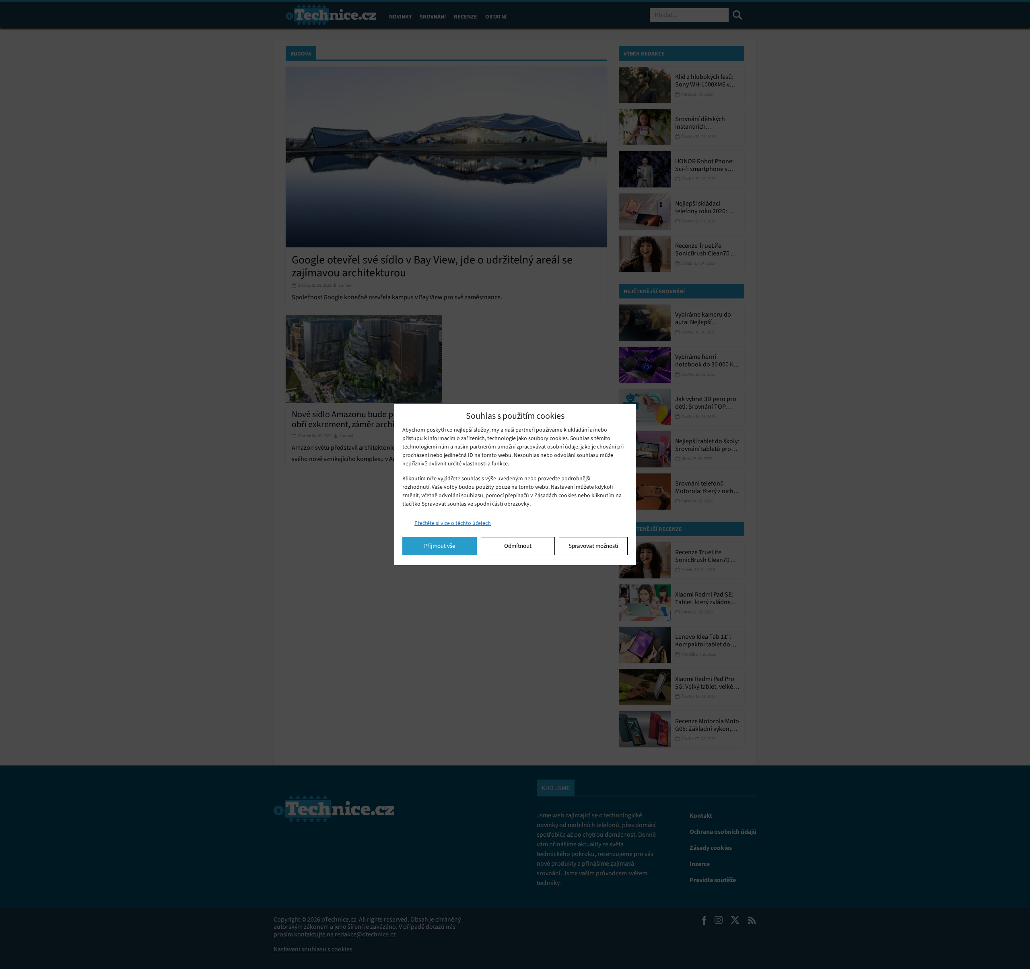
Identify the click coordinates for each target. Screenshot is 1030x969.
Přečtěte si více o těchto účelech (452, 523)
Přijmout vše (439, 545)
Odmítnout (517, 545)
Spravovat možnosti (593, 545)
